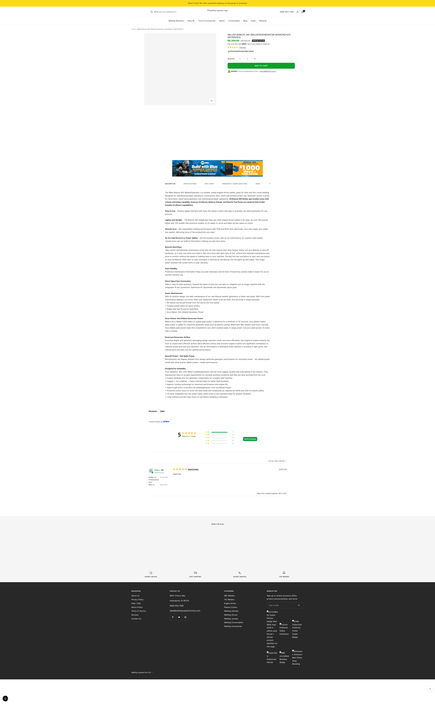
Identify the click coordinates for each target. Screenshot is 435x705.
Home (133, 29)
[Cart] (302, 12)
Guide (195, 537)
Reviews (134, 615)
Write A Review (250, 439)
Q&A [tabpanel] (162, 411)
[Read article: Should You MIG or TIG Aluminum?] (271, 532)
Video (258, 184)
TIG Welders (229, 599)
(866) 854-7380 (177, 605)
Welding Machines (176, 21)
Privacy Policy (137, 599)
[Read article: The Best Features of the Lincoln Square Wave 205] (164, 532)
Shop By (191, 21)
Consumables (234, 21)
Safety (222, 21)
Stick (142, 537)
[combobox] (171, 11)
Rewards (263, 21)
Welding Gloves (230, 615)
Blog (245, 21)
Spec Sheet (209, 184)
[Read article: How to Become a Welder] (217, 532)
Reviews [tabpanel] (153, 411)
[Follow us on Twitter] (179, 617)
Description (170, 184)
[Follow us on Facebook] (173, 617)
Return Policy (137, 607)
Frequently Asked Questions (234, 184)
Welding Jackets (231, 619)
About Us (135, 596)
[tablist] (217, 411)
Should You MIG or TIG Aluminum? (264, 542)
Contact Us (136, 619)
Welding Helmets (231, 611)
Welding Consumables (233, 622)
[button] (219, 432)
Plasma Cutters (230, 607)
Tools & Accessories (206, 21)
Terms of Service (138, 611)
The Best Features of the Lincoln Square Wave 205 (160, 542)
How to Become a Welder (213, 541)
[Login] (297, 12)
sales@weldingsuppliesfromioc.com (185, 610)
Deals (253, 21)
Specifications (190, 184)
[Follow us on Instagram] (185, 617)
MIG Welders (229, 596)
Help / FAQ (136, 603)
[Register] (298, 605)
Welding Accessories (233, 626)
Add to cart (261, 66)
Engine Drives (230, 603)
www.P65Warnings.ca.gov (267, 71)
